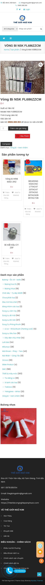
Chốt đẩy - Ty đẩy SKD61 (12, 293)
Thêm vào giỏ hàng (18, 128)
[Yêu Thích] (6, 162)
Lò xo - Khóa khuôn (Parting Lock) (19, 329)
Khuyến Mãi (8, 531)
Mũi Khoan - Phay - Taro (12, 351)
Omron (5, 360)
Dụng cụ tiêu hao (9, 333)
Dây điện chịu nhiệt (13, 338)
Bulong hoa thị (11, 284)
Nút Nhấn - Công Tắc (11, 355)
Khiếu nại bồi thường (12, 548)
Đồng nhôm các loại (10, 306)
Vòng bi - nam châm (19, 147)
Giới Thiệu (8, 516)
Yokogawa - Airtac (12, 391)
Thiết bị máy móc (9, 373)
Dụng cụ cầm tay (9, 311)
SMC (4, 369)
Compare (6, 144)
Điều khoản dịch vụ (11, 553)
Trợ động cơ (10, 378)
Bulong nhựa (10, 288)
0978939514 (20, 571)
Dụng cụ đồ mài (8, 315)
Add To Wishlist (16, 193)
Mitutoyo (6, 347)
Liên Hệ (6, 536)
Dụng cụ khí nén (9, 320)
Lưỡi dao (5, 342)
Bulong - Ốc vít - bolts (11, 279)
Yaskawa (8, 387)
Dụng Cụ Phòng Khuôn (11, 324)
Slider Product (8, 364)
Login (28, 9)
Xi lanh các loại (11, 382)
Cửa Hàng (8, 521)
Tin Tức (7, 526)
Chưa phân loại (8, 297)
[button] (41, 65)
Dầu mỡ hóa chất (9, 302)
